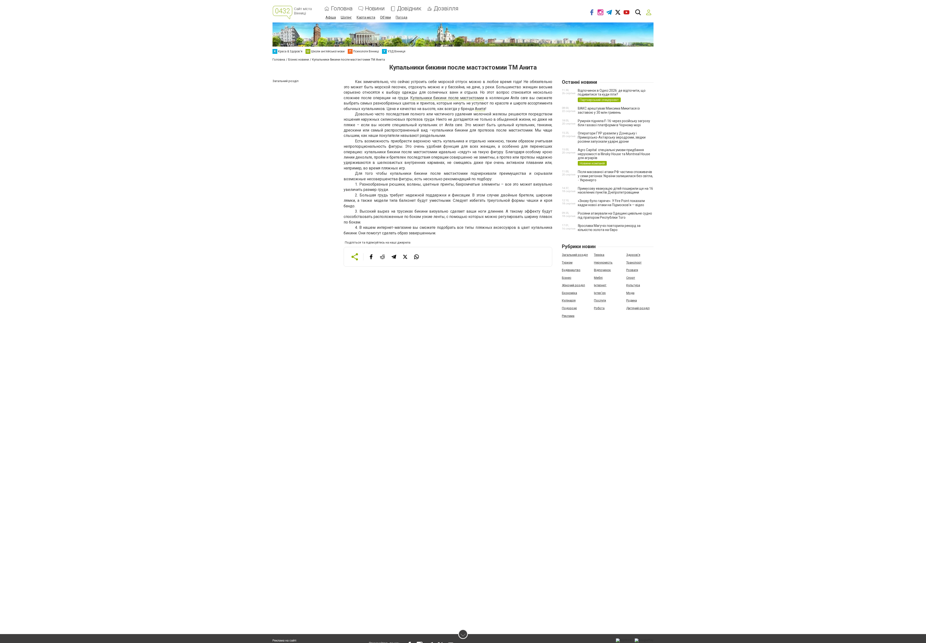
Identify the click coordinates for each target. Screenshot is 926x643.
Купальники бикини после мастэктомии (447, 98)
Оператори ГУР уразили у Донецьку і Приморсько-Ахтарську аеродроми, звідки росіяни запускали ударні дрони (612, 137)
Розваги (632, 270)
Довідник (409, 8)
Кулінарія (569, 300)
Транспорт (634, 262)
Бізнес (566, 278)
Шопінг (346, 17)
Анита (480, 108)
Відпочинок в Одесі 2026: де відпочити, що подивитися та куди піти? (612, 93)
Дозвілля (446, 8)
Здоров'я (633, 255)
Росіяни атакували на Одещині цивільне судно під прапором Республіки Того (615, 215)
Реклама (568, 316)
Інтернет (600, 285)
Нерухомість (603, 262)
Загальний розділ (575, 255)
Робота (599, 308)
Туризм (567, 262)
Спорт (630, 278)
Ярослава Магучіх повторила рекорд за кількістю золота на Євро (609, 228)
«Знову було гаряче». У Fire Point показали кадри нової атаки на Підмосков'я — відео (611, 203)
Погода (401, 17)
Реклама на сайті (284, 640)
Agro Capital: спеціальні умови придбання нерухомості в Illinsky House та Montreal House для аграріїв (614, 154)
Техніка (599, 255)
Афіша (331, 17)
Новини (375, 8)
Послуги (600, 300)
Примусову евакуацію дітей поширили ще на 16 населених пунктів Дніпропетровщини (615, 191)
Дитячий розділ (638, 308)
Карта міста (366, 17)
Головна (342, 8)
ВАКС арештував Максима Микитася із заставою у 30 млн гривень (609, 110)
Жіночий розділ (573, 285)
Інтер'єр (600, 293)
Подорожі (569, 308)
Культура (633, 285)
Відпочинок (602, 270)
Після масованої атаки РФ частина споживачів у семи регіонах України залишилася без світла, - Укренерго (615, 176)
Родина (631, 300)
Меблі (598, 278)
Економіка (569, 293)
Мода (630, 293)
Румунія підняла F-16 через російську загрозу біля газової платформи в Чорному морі (614, 123)
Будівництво (571, 270)
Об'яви (385, 17)
